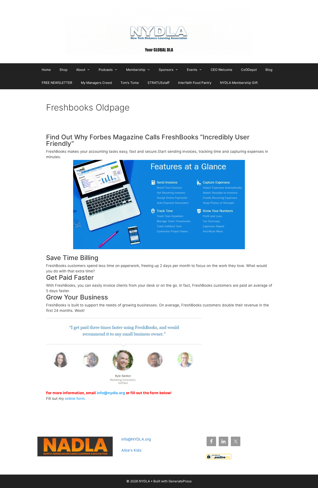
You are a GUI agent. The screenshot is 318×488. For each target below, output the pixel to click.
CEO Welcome (221, 70)
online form (75, 398)
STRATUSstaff (158, 83)
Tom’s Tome (129, 83)
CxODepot (249, 70)
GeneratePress (180, 481)
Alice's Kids (131, 450)
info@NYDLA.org (136, 439)
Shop (63, 70)
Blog (268, 70)
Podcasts (106, 70)
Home (46, 70)
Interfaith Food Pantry (194, 83)
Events (192, 70)
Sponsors (166, 70)
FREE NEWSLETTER (57, 83)
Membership (135, 70)
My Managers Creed (96, 83)
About (80, 70)
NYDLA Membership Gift (239, 83)
